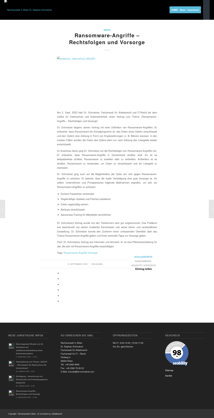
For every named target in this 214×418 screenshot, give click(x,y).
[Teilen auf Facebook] (62, 273)
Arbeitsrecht (57, 413)
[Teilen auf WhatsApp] (62, 284)
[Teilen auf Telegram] (62, 295)
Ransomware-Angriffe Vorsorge (80, 252)
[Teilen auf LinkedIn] (62, 289)
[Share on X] (62, 278)
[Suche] (206, 10)
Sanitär (168, 375)
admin (99, 264)
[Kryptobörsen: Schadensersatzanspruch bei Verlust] (2, 209)
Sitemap (169, 370)
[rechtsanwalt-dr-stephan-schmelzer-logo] (28, 10)
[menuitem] (176, 10)
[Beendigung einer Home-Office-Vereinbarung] (211, 209)
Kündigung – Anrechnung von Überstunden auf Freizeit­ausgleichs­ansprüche (32, 379)
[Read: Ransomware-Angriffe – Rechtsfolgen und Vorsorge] (11, 393)
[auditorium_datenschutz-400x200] (107, 81)
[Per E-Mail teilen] (62, 301)
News (107, 29)
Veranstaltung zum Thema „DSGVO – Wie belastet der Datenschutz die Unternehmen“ (31, 364)
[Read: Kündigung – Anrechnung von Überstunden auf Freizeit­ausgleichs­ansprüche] (11, 378)
